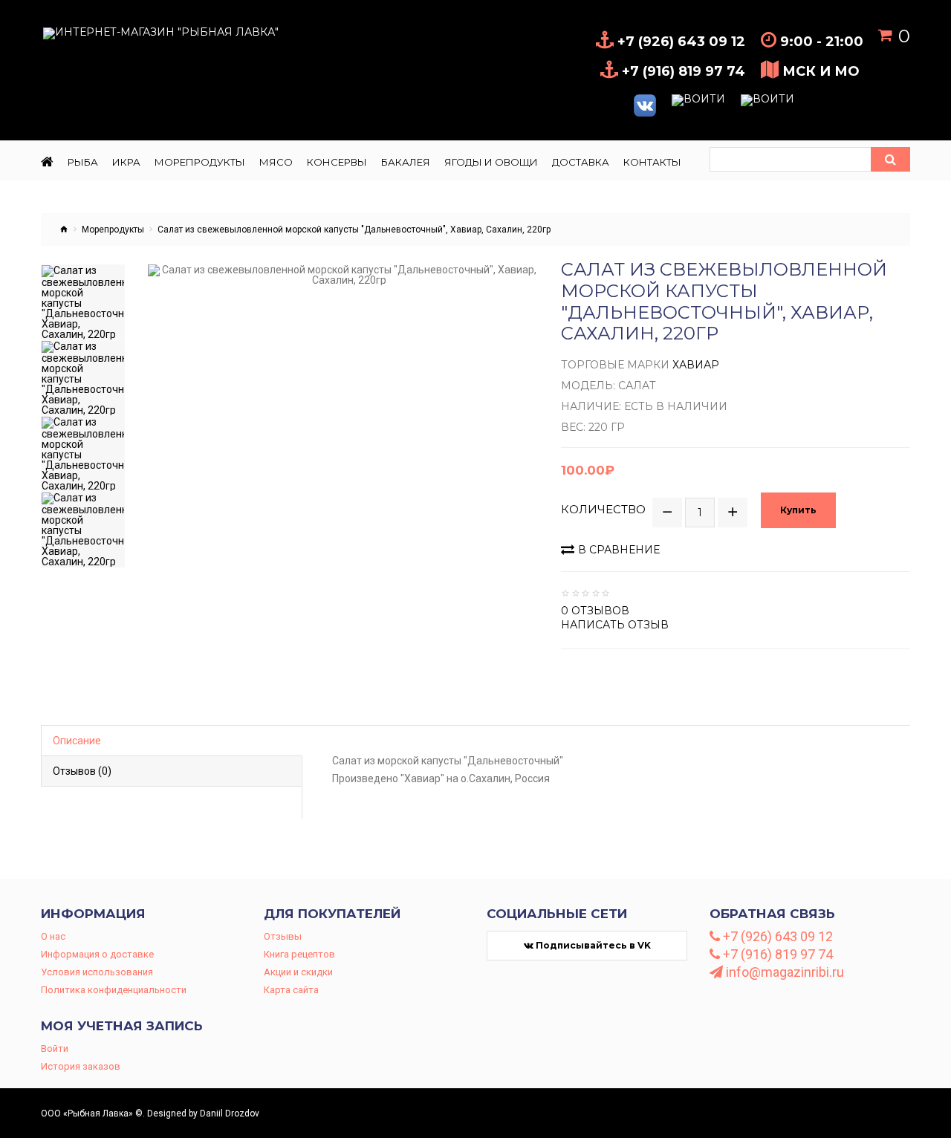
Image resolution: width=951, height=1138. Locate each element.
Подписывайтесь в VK (592, 945)
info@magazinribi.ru (783, 972)
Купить (798, 510)
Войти (54, 1048)
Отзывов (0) (82, 771)
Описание (77, 741)
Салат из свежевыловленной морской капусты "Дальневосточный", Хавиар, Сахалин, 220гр (354, 229)
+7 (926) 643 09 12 (776, 937)
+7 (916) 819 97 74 (776, 954)
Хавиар (695, 365)
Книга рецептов (299, 954)
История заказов (80, 1066)
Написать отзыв (615, 625)
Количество (603, 509)
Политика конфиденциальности (113, 989)
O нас (53, 936)
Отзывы (283, 936)
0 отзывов (595, 610)
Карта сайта (291, 989)
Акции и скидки (298, 972)
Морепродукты (113, 229)
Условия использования (97, 972)
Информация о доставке (97, 954)
